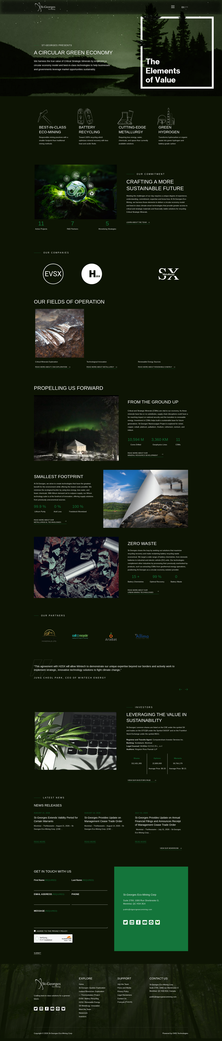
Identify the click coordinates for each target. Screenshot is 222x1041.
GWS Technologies (180, 1033)
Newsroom (83, 1013)
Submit (37, 953)
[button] (180, 689)
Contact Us (121, 999)
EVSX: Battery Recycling (89, 999)
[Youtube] (144, 922)
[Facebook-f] (138, 922)
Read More (39, 842)
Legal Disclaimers (124, 995)
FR (187, 7)
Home (81, 984)
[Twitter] (125, 922)
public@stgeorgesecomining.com (137, 909)
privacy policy (59, 931)
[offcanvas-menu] (173, 6)
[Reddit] (151, 922)
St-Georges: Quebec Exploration (92, 988)
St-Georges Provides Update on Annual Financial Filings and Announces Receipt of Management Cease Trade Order (158, 821)
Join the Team (123, 984)
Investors (82, 1016)
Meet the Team (85, 1009)
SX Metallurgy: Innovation (89, 1006)
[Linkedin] (132, 922)
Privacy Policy (123, 991)
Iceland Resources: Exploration (91, 991)
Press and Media (124, 988)
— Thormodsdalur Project (89, 995)
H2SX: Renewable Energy (89, 1002)
